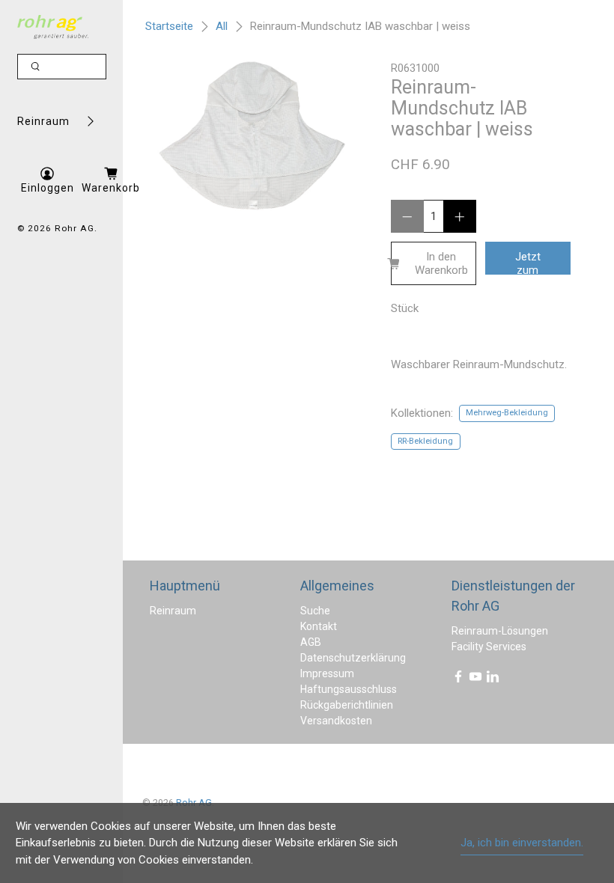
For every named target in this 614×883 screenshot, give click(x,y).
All (222, 26)
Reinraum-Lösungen (500, 631)
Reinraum (43, 121)
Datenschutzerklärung (353, 658)
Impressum (327, 673)
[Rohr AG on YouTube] (475, 679)
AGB (310, 642)
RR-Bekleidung (425, 441)
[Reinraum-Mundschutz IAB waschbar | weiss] (251, 135)
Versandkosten (336, 721)
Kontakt (318, 626)
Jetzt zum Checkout (532, 262)
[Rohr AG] (52, 27)
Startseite (169, 26)
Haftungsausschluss (348, 689)
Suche (315, 611)
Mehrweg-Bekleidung (507, 413)
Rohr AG (74, 228)
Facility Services (489, 647)
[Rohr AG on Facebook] (458, 679)
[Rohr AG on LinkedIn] (492, 679)
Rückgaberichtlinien (346, 705)
